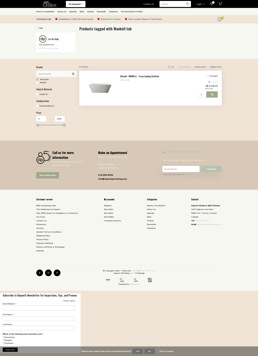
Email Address (9, 304)
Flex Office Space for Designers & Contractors (57, 213)
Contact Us (149, 4)
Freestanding (46, 106)
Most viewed (184, 67)
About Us (62, 11)
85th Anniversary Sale (48, 48)
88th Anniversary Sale (46, 205)
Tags (40, 28)
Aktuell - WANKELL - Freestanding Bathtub (139, 76)
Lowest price (200, 67)
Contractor (8, 343)
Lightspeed (135, 284)
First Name (8, 314)
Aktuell (42, 82)
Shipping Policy (43, 235)
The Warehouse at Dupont (48, 209)
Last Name (7, 324)
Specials (73, 11)
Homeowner (9, 337)
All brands (44, 79)
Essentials (101, 11)
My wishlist (109, 217)
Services (40, 228)
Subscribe (211, 169)
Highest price (216, 67)
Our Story (40, 217)
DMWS (134, 270)
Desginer (8, 340)
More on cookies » (167, 351)
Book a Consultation (45, 11)
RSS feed (150, 270)
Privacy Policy (42, 239)
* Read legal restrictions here (173, 174)
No (149, 351)
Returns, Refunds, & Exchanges (50, 247)
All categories (75, 4)
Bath (82, 11)
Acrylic (43, 94)
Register (108, 205)
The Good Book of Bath (131, 11)
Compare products (112, 220)
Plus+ (142, 270)
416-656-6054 (105, 175)
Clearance (113, 11)
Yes (137, 351)
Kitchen (90, 11)
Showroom (41, 224)
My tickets (108, 213)
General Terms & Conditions (48, 232)
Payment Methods (44, 243)
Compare (213, 76)
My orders (108, 209)
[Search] (187, 4)
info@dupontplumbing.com (112, 178)
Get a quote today (47, 175)
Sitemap (40, 250)
